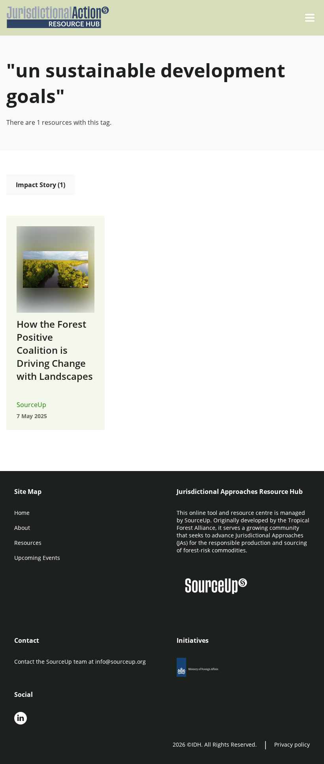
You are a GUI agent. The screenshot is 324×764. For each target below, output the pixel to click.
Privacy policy (292, 744)
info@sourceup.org (120, 661)
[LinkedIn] (20, 719)
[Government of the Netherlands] (206, 669)
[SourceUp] (221, 587)
